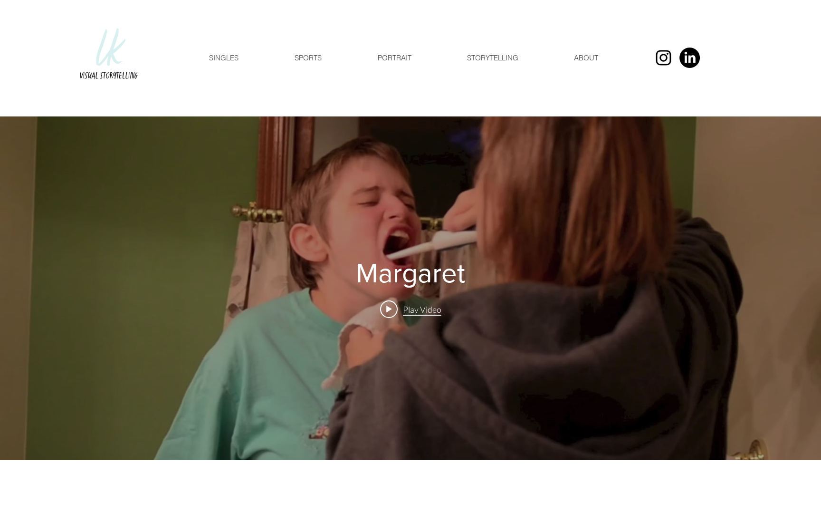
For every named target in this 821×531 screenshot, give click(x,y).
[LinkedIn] (689, 58)
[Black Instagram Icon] (663, 58)
